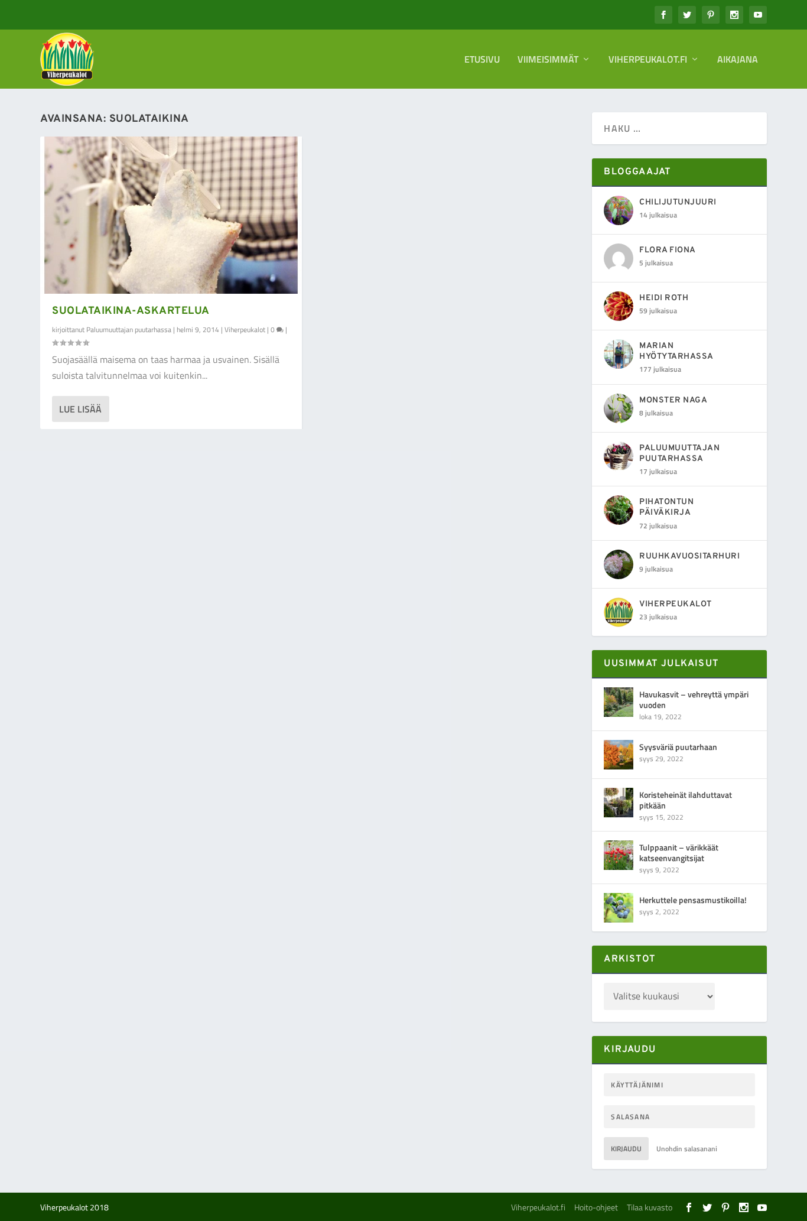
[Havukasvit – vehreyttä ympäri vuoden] (618, 702)
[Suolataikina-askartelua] (171, 215)
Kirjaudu (626, 1148)
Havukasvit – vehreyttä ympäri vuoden (694, 699)
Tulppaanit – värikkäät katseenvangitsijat (678, 852)
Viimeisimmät (548, 60)
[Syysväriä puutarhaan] (618, 754)
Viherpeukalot (244, 329)
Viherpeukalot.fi (647, 60)
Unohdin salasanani (686, 1148)
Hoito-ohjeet (596, 1207)
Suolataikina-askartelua (131, 311)
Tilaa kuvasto (649, 1207)
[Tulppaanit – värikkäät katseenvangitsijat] (618, 855)
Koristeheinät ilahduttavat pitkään (685, 799)
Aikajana (737, 60)
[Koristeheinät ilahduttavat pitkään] (618, 802)
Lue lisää (80, 409)
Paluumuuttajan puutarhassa (128, 329)
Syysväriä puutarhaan (678, 747)
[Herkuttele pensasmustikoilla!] (618, 908)
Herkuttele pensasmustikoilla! (693, 900)
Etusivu (482, 60)
